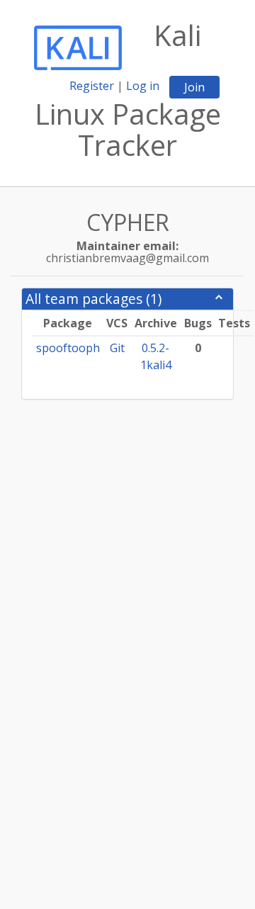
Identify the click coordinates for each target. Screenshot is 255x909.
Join (194, 87)
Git (117, 348)
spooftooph (68, 348)
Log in (142, 86)
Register (91, 86)
